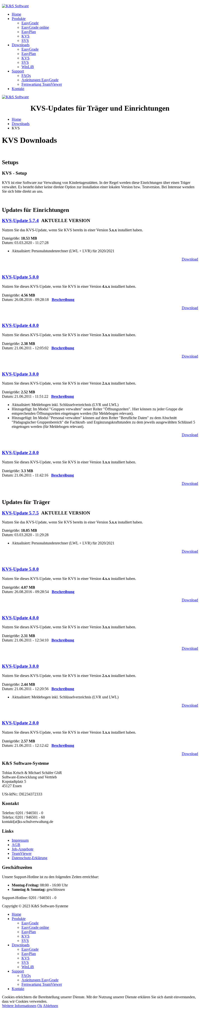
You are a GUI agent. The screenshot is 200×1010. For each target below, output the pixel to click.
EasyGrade (30, 23)
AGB (16, 845)
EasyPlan (28, 32)
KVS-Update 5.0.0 (20, 277)
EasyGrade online (35, 27)
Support (18, 71)
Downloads (21, 45)
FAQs (26, 75)
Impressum (20, 840)
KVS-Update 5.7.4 (20, 220)
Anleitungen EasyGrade (40, 80)
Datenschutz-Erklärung (29, 858)
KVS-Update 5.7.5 (20, 512)
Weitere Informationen (19, 1006)
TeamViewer (21, 853)
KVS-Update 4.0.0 (20, 325)
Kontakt (18, 89)
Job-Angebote (22, 849)
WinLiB (27, 67)
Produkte (19, 19)
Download (190, 259)
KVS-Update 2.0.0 (20, 452)
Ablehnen (50, 1006)
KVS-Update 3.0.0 (20, 374)
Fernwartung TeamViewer (41, 84)
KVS (25, 36)
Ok (39, 1006)
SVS (25, 40)
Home (16, 14)
